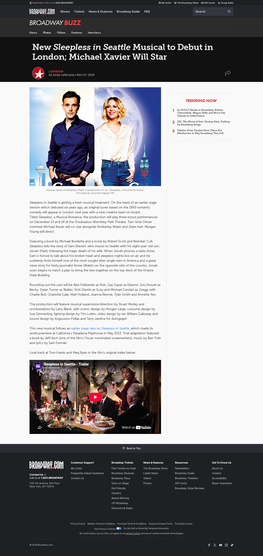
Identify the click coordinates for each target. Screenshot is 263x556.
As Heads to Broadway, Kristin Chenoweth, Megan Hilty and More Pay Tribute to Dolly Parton (201, 113)
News (33, 32)
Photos (47, 32)
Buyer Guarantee (222, 483)
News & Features (101, 11)
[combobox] (213, 11)
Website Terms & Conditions (101, 523)
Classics (116, 493)
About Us (217, 468)
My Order (166, 2)
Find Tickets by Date (123, 468)
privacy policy (133, 533)
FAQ (147, 11)
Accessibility (219, 478)
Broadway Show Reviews (189, 488)
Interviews (94, 32)
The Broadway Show (187, 2)
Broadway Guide (128, 11)
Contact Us (36, 474)
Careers (216, 473)
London (56, 71)
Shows (65, 11)
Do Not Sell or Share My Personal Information (146, 528)
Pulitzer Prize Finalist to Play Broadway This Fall (200, 132)
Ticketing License (184, 523)
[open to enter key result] (229, 11)
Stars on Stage (120, 483)
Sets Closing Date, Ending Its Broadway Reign (203, 123)
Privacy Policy (78, 523)
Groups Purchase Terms (160, 523)
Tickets (79, 11)
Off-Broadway (119, 503)
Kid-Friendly (118, 488)
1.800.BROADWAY (53, 2)
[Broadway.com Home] (42, 11)
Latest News (150, 473)
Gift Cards (209, 2)
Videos (61, 32)
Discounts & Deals (121, 508)
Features (76, 32)
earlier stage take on (100, 328)
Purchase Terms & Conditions (132, 523)
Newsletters (182, 468)
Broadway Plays (120, 478)
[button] (228, 75)
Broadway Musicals (122, 473)
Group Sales (227, 2)
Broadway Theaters (186, 478)
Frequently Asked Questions (87, 473)
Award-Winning (120, 498)
